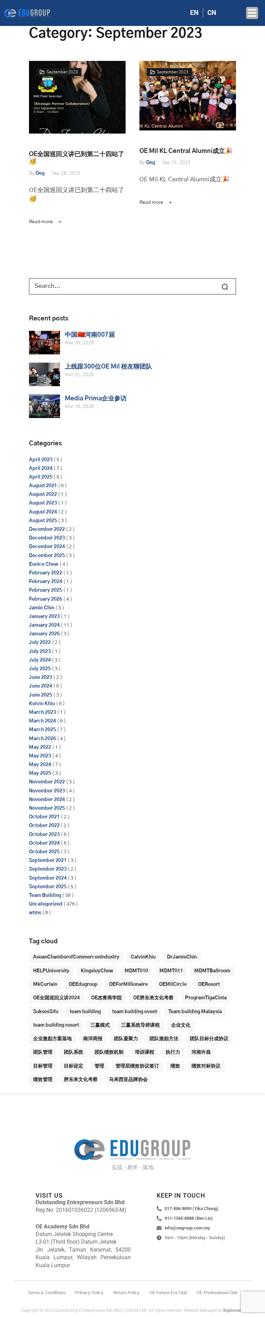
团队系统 (73, 1052)
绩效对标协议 (206, 1066)
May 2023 (40, 756)
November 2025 (47, 808)
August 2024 (43, 512)
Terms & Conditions (47, 1293)
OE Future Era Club (168, 1293)
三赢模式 (100, 1025)
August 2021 (43, 485)
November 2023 (47, 791)
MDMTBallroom (212, 971)
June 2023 (40, 677)
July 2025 (40, 668)
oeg (40, 173)
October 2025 (44, 852)
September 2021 (48, 860)
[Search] (220, 286)
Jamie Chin (41, 608)
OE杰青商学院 (106, 998)
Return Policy (126, 1293)
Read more (41, 221)
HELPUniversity (51, 971)
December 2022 (47, 529)
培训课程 (144, 1052)
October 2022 (44, 825)
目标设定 (73, 1066)
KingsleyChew (97, 971)
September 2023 (62, 72)
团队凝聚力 (126, 1038)
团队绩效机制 (109, 1052)
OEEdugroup (83, 984)
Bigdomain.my (236, 1310)
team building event (134, 1011)
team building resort (56, 1025)
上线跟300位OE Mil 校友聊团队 (108, 367)
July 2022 (40, 642)
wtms (35, 912)
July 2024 (40, 660)
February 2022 (45, 573)
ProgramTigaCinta (206, 998)
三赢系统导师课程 (140, 1025)
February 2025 (45, 590)
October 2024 (44, 843)
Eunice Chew (43, 564)
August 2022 (43, 494)
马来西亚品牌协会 (128, 1079)
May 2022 (40, 747)
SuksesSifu (45, 1011)
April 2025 (40, 477)
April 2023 (40, 459)
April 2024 (40, 468)
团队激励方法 (163, 1038)
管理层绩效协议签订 (137, 1066)
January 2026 (44, 634)
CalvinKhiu (143, 957)
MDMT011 (171, 971)
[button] (252, 13)
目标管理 (42, 1066)
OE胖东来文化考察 (153, 998)
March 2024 (42, 721)
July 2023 (40, 651)
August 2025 (43, 520)
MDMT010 (136, 971)
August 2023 (43, 503)
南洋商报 (92, 1038)
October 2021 (44, 817)
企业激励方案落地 (52, 1038)
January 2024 (44, 625)
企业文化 (180, 1025)
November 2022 (47, 782)
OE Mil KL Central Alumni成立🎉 (186, 151)
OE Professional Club (217, 1293)
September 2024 (48, 878)
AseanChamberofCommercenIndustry (76, 957)
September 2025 (48, 886)
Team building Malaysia (195, 1011)
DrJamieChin (182, 957)
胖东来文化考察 (81, 1079)
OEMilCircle (173, 984)
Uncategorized (45, 904)
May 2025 (40, 773)
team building (85, 1011)
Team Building (45, 895)
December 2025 (47, 555)
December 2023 (47, 538)
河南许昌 (201, 1052)
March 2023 (42, 712)
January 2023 (44, 616)
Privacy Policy (89, 1293)
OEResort (209, 984)
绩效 (175, 1066)
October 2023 (44, 834)
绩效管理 (42, 1079)
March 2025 (42, 729)
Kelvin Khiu (42, 703)
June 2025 (40, 695)
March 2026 (42, 738)
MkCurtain (45, 984)
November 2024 (47, 799)
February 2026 (45, 599)
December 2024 (47, 546)
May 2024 (40, 764)
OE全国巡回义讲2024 (56, 998)
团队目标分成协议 (209, 1038)
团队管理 (42, 1052)
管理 (99, 1066)
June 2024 (40, 686)
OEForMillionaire (128, 984)
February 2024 (45, 581)
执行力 (173, 1052)
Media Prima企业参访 (96, 399)
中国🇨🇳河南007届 (90, 335)
